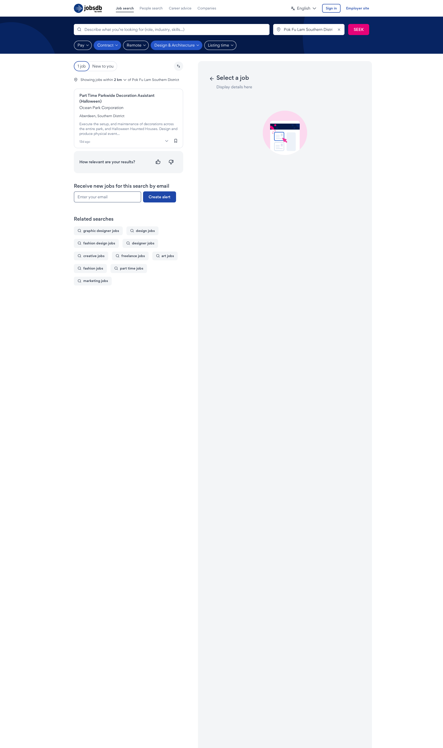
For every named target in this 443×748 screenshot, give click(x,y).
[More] (166, 141)
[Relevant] (158, 162)
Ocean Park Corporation (101, 107)
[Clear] (338, 29)
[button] (304, 8)
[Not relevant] (171, 162)
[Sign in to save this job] (175, 140)
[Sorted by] (178, 66)
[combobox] (171, 29)
